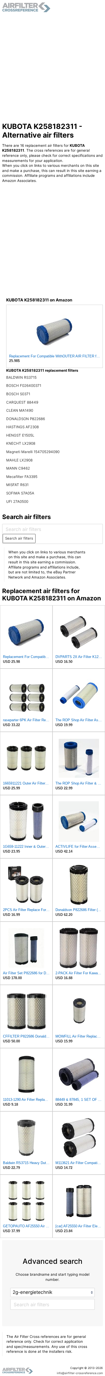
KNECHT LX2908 (20, 443)
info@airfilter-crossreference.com (80, 1373)
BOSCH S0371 (18, 394)
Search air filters (19, 538)
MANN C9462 (18, 468)
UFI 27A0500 (17, 501)
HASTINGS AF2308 (22, 427)
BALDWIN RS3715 (21, 377)
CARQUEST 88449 (22, 402)
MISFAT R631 (17, 485)
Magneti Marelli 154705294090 (33, 452)
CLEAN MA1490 (19, 410)
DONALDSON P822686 (25, 419)
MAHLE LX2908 (19, 460)
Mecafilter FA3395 (21, 476)
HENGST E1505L (20, 435)
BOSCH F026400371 (23, 385)
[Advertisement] (52, 67)
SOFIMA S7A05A (20, 493)
